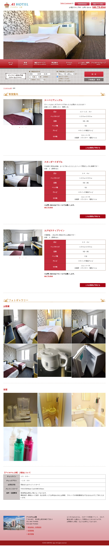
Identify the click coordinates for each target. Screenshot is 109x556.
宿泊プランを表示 (63, 76)
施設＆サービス (40, 63)
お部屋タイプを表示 (63, 78)
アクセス (69, 63)
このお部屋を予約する (92, 148)
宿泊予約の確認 (93, 79)
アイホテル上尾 (7, 88)
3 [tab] (26, 127)
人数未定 (33, 79)
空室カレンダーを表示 (64, 80)
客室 (25, 63)
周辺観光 (54, 63)
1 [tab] (20, 127)
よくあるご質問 (83, 63)
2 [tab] (23, 127)
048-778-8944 (99, 7)
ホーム (10, 63)
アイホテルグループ (98, 63)
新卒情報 (31, 534)
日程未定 (45, 76)
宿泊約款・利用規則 (34, 527)
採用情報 (31, 530)
